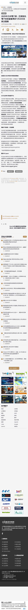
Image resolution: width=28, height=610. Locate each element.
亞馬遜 (16, 411)
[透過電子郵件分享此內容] (22, 30)
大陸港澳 (9, 7)
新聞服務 (18, 561)
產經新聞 (3, 420)
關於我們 (18, 558)
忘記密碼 (5, 565)
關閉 (24, 608)
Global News (6, 551)
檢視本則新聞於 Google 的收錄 (8, 26)
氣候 (2, 417)
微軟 (2, 413)
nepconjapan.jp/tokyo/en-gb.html (10, 147)
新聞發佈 (5, 558)
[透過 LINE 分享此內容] (8, 30)
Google (16, 424)
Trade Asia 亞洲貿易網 (11, 579)
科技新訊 (18, 542)
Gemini (3, 426)
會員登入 (5, 563)
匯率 (15, 417)
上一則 (4, 224)
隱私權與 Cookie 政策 (9, 606)
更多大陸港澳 (13, 368)
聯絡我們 (18, 565)
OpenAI (16, 422)
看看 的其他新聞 (11, 216)
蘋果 (2, 422)
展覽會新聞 (19, 171)
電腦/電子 (10, 171)
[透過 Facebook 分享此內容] (3, 30)
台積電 (16, 409)
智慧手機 (16, 420)
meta (2, 424)
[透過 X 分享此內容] (12, 30)
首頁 (4, 7)
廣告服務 (18, 563)
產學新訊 (18, 546)
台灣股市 (3, 411)
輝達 (2, 409)
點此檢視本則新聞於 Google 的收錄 (10, 218)
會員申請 (5, 561)
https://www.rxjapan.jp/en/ (9, 166)
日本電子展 (20, 39)
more (25, 236)
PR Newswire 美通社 (7, 24)
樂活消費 (18, 544)
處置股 (3, 415)
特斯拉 (16, 426)
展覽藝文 (5, 546)
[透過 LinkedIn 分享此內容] (17, 30)
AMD (15, 413)
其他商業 (5, 549)
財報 (15, 415)
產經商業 (5, 542)
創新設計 (5, 544)
